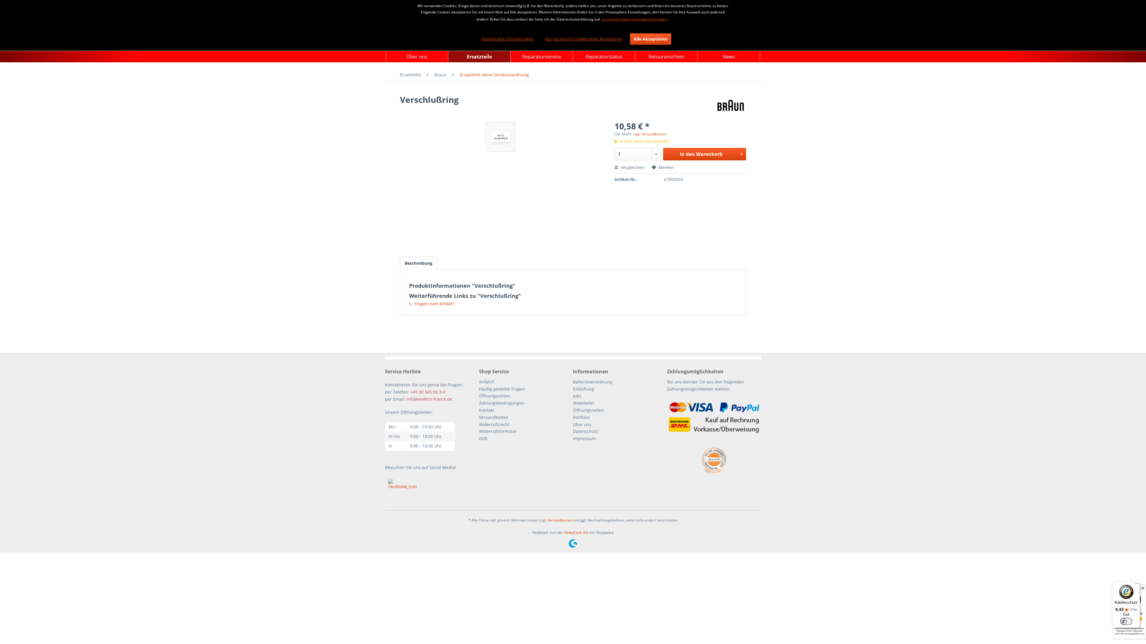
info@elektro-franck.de (429, 399)
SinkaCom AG (576, 532)
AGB (483, 438)
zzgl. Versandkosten (649, 134)
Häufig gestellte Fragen (502, 389)
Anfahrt (486, 382)
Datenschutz (585, 431)
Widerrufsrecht (494, 424)
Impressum (584, 438)
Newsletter (584, 403)
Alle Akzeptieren (651, 39)
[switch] (1126, 621)
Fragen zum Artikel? (433, 303)
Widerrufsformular (498, 431)
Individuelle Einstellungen (507, 39)
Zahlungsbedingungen (501, 403)
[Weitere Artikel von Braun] (730, 105)
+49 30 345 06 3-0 (427, 392)
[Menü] (1136, 585)
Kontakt (486, 410)
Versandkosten (494, 417)
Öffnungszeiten (494, 396)
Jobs (577, 396)
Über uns (582, 424)
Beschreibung (418, 263)
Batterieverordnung (592, 382)
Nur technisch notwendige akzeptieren (584, 39)
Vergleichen (632, 167)
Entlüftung (583, 389)
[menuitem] (417, 56)
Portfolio (581, 417)
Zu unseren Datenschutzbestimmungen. (635, 19)
